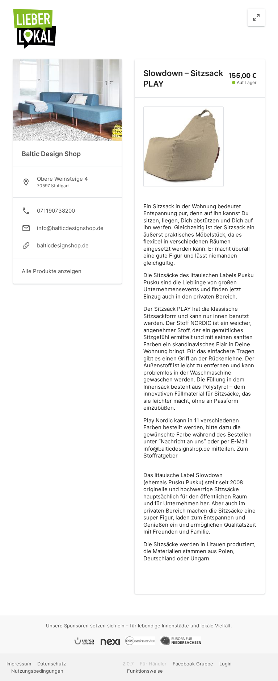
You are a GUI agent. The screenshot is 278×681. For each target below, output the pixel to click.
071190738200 (56, 210)
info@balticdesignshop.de (70, 228)
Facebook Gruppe (193, 664)
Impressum (20, 664)
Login (225, 664)
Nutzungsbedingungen (37, 671)
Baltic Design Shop (51, 154)
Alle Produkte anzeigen (51, 271)
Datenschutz (51, 664)
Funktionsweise (145, 671)
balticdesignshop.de (63, 245)
